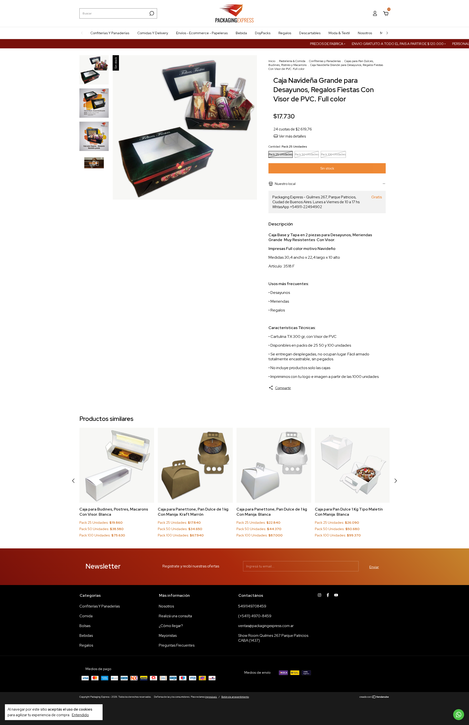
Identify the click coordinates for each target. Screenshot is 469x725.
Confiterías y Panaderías (325, 61)
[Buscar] (151, 13)
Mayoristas (168, 635)
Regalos (284, 33)
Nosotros (365, 33)
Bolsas (84, 625)
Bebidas (86, 635)
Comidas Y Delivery (152, 33)
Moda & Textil (339, 33)
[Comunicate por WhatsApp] (458, 714)
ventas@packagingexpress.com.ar (266, 625)
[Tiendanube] (374, 697)
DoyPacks (262, 33)
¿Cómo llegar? (171, 625)
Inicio (271, 61)
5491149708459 (252, 606)
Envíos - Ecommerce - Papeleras (202, 33)
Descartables (309, 33)
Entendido (80, 715)
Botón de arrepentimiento (235, 696)
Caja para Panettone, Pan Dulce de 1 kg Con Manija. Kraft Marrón (193, 512)
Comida (86, 616)
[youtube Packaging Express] (336, 595)
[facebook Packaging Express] (328, 595)
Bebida (241, 33)
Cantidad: (287, 147)
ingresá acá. (211, 696)
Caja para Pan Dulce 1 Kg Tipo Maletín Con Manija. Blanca (349, 512)
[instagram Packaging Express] (319, 595)
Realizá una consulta (175, 616)
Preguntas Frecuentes (176, 645)
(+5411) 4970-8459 (254, 616)
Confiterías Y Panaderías (109, 33)
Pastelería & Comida (292, 61)
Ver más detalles (292, 136)
